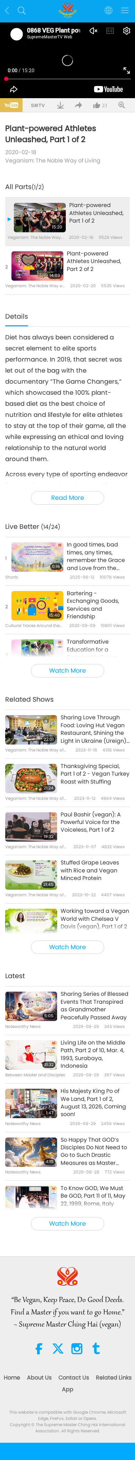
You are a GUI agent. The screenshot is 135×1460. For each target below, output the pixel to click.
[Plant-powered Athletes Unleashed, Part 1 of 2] (40, 217)
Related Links (114, 1378)
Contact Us (73, 1378)
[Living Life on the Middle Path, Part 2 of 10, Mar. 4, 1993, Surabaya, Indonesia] (31, 1055)
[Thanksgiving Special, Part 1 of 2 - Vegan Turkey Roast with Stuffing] (31, 778)
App (67, 1389)
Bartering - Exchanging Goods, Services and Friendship (93, 605)
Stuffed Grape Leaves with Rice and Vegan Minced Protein (90, 870)
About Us (39, 1378)
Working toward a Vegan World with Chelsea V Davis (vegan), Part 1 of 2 (95, 918)
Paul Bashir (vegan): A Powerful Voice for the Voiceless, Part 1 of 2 (91, 822)
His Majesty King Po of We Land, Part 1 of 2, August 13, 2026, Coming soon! (93, 1102)
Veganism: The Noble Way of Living (52, 161)
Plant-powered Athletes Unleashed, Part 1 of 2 (96, 213)
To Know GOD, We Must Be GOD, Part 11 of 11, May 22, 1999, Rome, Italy (93, 1196)
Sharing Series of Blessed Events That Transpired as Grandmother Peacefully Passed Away (94, 1005)
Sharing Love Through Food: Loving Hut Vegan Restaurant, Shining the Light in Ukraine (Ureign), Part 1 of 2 (94, 729)
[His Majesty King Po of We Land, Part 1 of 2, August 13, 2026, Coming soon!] (31, 1103)
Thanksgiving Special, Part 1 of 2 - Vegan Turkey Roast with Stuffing (95, 774)
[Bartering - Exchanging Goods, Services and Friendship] (37, 605)
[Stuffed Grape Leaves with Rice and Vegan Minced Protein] (31, 875)
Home (12, 1378)
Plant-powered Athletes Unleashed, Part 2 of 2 (94, 261)
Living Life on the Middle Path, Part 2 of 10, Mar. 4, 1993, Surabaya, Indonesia (93, 1054)
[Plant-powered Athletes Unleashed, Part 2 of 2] (37, 266)
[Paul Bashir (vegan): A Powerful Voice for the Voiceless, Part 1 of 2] (31, 827)
